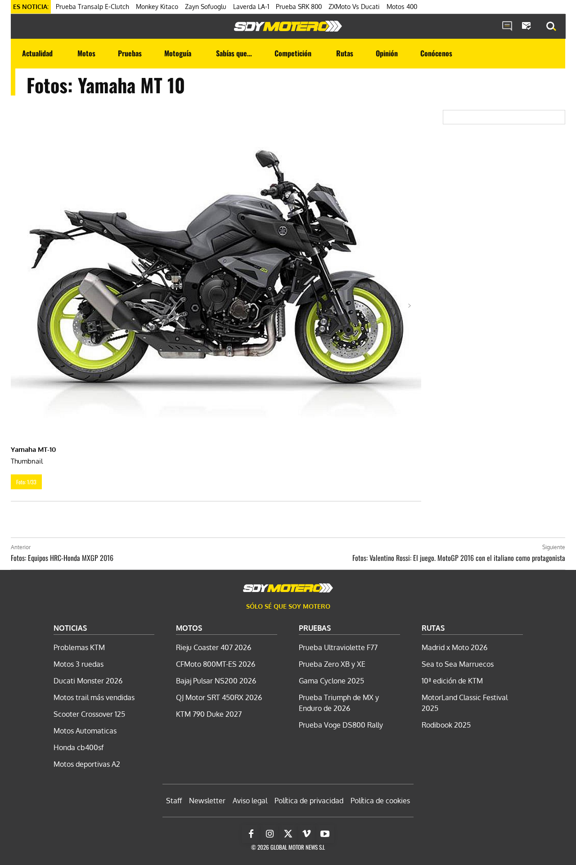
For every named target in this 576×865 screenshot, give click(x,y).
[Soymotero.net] (288, 26)
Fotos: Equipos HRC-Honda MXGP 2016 (62, 557)
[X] (288, 834)
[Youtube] (325, 834)
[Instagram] (270, 834)
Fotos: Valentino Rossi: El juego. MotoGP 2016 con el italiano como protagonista (458, 557)
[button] (551, 26)
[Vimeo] (306, 834)
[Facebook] (251, 834)
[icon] (507, 26)
